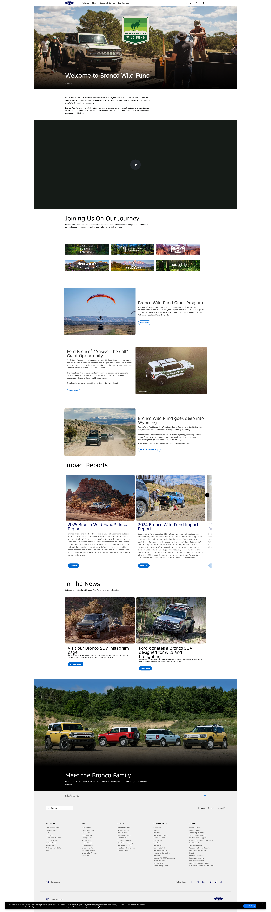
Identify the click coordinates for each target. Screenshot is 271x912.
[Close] (262, 905)
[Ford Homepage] (218, 898)
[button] (68, 84)
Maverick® (221, 808)
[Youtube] (204, 882)
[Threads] (216, 882)
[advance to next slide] (207, 495)
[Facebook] (192, 882)
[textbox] (59, 808)
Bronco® (211, 808)
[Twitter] (198, 882)
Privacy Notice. (99, 907)
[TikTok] (221, 882)
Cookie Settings (250, 906)
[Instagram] (210, 882)
